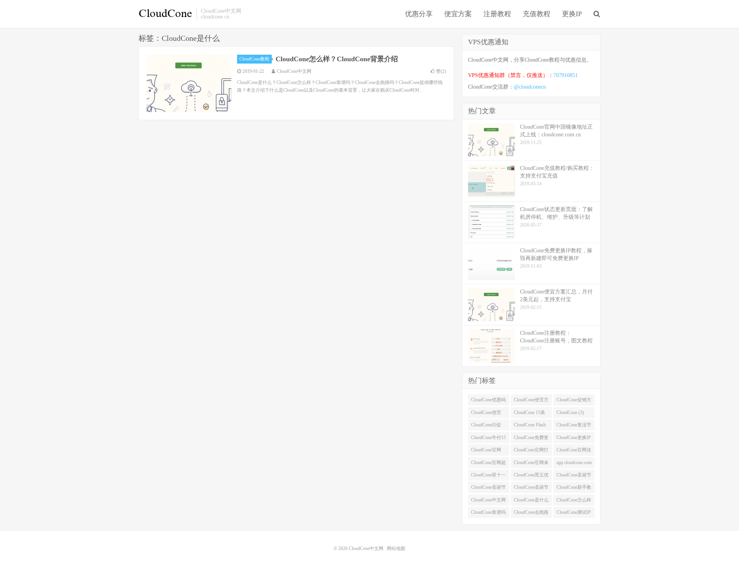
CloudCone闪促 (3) (486, 426)
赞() (441, 71)
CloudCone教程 (254, 59)
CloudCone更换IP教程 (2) (574, 439)
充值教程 (536, 14)
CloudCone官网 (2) (486, 451)
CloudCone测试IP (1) (574, 514)
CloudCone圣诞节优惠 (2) (574, 476)
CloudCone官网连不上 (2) (574, 451)
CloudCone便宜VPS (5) (486, 414)
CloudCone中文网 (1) (488, 501)
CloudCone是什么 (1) (531, 501)
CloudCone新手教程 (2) (574, 488)
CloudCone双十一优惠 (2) (488, 476)
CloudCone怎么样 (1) (574, 501)
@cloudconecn (530, 87)
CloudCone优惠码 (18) (488, 401)
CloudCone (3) (570, 412)
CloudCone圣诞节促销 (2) (488, 488)
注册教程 (497, 14)
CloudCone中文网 (165, 14)
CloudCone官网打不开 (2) (531, 451)
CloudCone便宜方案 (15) (531, 401)
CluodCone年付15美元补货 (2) (488, 439)
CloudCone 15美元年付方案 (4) (529, 414)
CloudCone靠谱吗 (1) (488, 514)
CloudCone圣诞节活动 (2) (531, 488)
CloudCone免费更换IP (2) (531, 439)
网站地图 (396, 548)
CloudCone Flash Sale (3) (530, 426)
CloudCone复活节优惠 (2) (574, 426)
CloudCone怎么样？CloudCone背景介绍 (337, 59)
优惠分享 (419, 14)
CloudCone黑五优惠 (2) (531, 476)
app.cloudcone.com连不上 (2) (574, 464)
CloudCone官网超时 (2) (488, 464)
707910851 (565, 75)
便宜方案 (458, 14)
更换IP (572, 14)
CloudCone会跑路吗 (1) (531, 514)
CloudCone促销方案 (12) (574, 401)
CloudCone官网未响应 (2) (531, 464)
